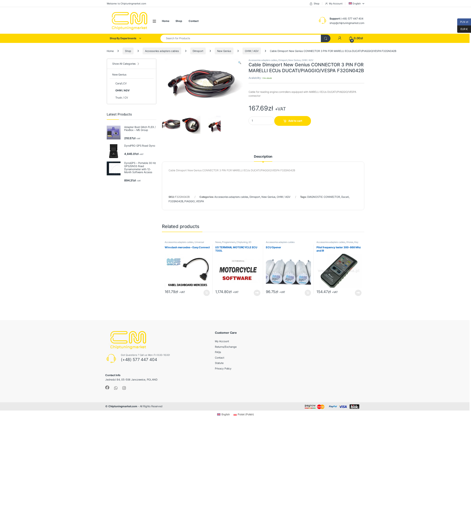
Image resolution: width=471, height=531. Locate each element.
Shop (316, 3)
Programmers (228, 242)
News (218, 242)
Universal (199, 242)
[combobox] (240, 38)
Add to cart (295, 120)
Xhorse (349, 242)
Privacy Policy (223, 368)
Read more (257, 293)
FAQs (218, 352)
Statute (219, 362)
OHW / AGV (251, 50)
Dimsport (198, 50)
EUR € (462, 29)
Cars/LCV (121, 83)
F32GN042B (176, 201)
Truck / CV (121, 97)
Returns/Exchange (226, 346)
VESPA (200, 201)
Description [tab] (263, 156)
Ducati (345, 196)
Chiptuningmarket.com (122, 406)
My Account (335, 3)
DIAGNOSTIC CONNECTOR (323, 196)
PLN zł (462, 21)
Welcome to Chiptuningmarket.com (126, 3)
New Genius (224, 50)
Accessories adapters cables (162, 50)
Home (165, 20)
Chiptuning (241, 242)
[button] (239, 62)
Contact (194, 20)
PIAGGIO (189, 201)
